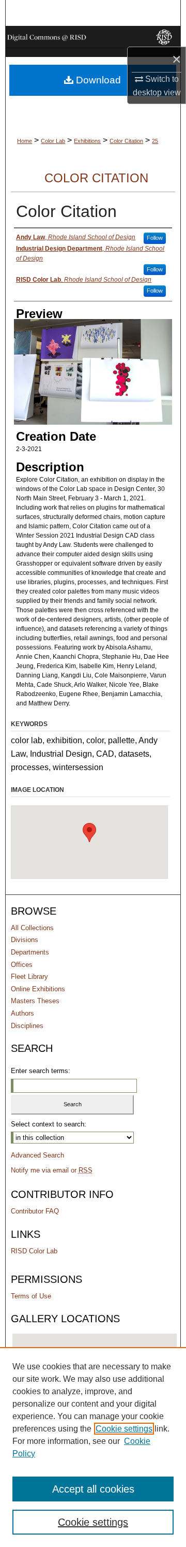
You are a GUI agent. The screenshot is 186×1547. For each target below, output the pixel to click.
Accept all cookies (93, 1489)
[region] (93, 1447)
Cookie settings (124, 1428)
